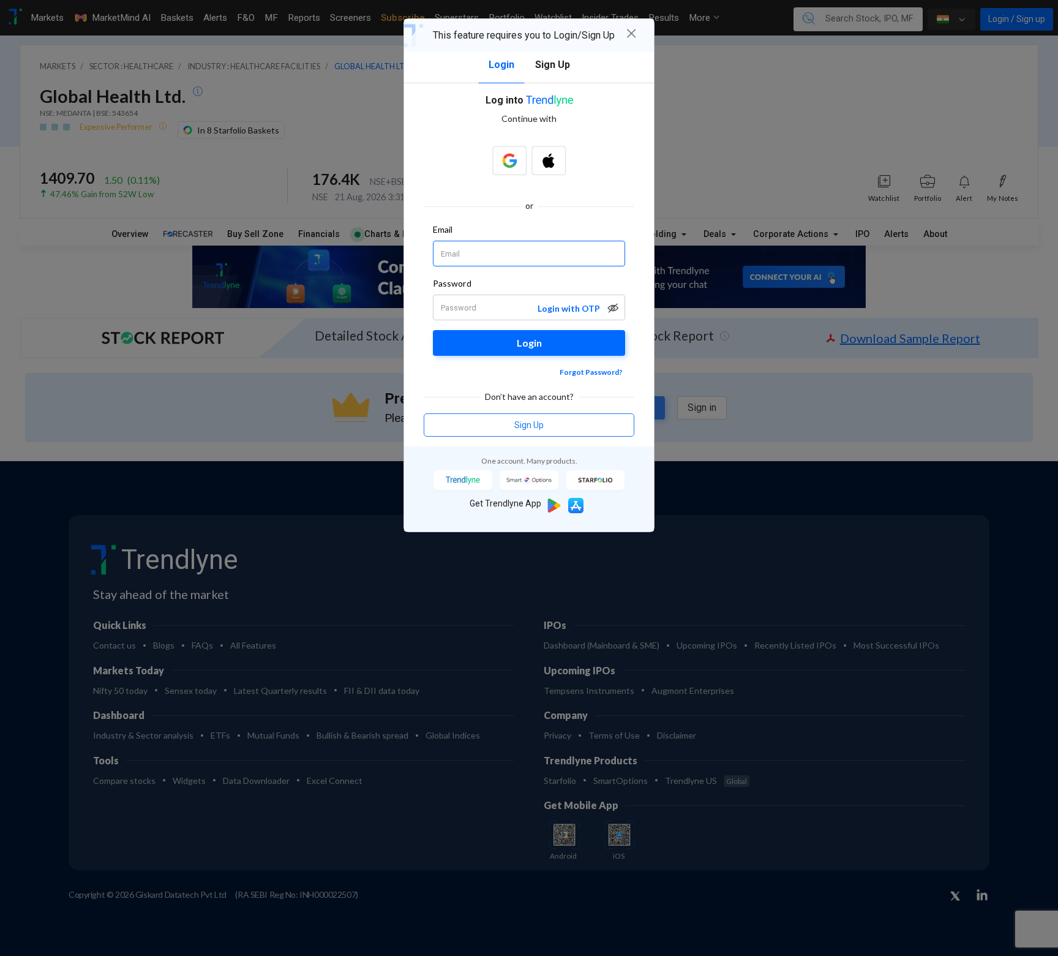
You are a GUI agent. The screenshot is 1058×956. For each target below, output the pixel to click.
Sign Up (529, 425)
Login (529, 342)
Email (442, 229)
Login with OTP (569, 308)
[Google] (509, 160)
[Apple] (548, 160)
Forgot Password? (591, 372)
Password (452, 283)
